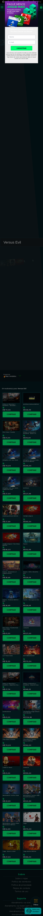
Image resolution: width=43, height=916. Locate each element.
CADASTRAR (21, 48)
